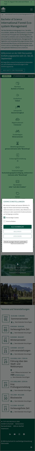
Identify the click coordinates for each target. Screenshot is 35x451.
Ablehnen (17, 231)
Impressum (14, 243)
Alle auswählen (17, 227)
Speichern (17, 236)
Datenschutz (21, 243)
